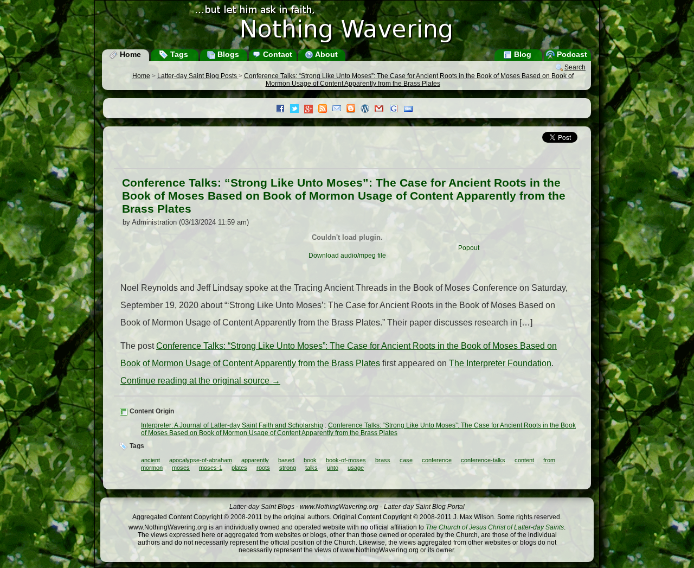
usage (356, 467)
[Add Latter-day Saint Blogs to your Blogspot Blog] (353, 109)
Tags (178, 54)
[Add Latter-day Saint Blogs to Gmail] (382, 109)
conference (437, 460)
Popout (468, 248)
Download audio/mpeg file (347, 255)
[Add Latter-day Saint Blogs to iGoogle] (396, 110)
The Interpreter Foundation (500, 363)
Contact (276, 54)
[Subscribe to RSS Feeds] (325, 109)
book (310, 460)
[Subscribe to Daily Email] (339, 109)
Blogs (227, 54)
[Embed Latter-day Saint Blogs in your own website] (411, 109)
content (524, 460)
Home (129, 54)
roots (263, 467)
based (286, 460)
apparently (255, 460)
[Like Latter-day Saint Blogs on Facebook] (283, 109)
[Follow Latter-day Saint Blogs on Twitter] (297, 109)
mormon (152, 467)
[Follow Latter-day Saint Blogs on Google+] (311, 110)
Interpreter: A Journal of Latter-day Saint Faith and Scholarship (232, 425)
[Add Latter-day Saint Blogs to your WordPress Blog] (368, 109)
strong (287, 467)
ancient (150, 460)
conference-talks (483, 460)
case (406, 460)
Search (575, 68)
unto (332, 467)
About (325, 54)
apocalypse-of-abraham (200, 460)
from (549, 460)
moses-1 (210, 467)
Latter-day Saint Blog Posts (198, 76)
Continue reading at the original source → (200, 380)
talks (311, 467)
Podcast (571, 54)
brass (382, 460)
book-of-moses (346, 460)
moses (181, 467)
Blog (521, 54)
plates (239, 467)
